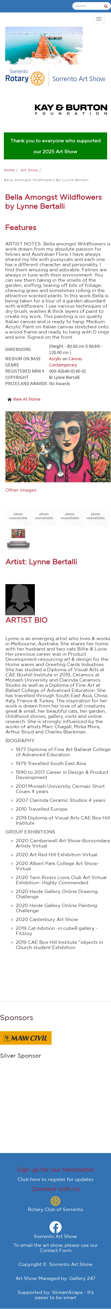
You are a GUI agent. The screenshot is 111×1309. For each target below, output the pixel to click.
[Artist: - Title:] (18, 516)
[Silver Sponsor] (26, 1037)
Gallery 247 (82, 1278)
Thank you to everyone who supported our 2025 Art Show (56, 146)
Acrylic (55, 359)
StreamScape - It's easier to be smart (64, 1295)
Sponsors (16, 1017)
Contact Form (56, 1250)
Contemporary (63, 365)
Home (10, 170)
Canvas (75, 359)
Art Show (30, 170)
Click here (29, 1179)
